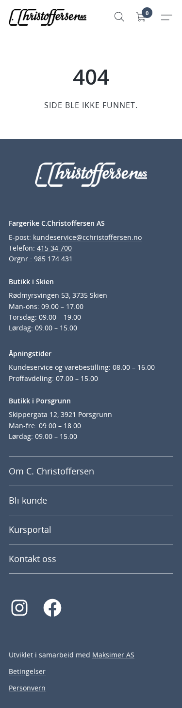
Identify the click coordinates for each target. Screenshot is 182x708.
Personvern (27, 687)
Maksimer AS (113, 654)
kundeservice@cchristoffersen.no (87, 237)
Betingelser (27, 671)
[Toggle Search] (119, 17)
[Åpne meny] (166, 17)
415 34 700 (54, 248)
